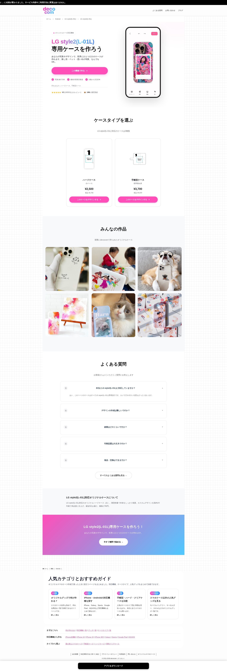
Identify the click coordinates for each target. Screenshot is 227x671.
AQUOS (132, 637)
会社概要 (75, 654)
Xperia (114, 637)
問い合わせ (132, 654)
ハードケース (100, 644)
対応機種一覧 (82, 630)
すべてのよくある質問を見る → (113, 475)
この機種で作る (78, 71)
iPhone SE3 (99, 637)
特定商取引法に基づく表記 (90, 654)
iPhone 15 (90, 637)
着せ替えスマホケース (73, 644)
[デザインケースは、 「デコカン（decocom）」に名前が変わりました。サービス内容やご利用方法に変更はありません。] (113, 2)
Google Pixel (123, 637)
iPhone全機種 (70, 637)
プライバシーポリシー (109, 654)
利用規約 (122, 654)
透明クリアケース (112, 644)
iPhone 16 (81, 637)
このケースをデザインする (87, 200)
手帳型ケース (88, 644)
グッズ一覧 (92, 630)
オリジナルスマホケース (146, 654)
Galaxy (107, 637)
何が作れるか (70, 630)
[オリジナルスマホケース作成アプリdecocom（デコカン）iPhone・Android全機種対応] (49, 10)
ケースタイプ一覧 (104, 630)
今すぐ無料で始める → (113, 542)
